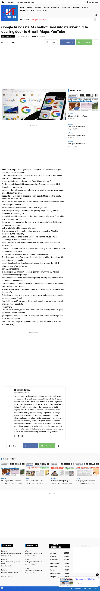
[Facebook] (15, 435)
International (8, 36)
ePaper (70, 113)
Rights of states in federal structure (9, 573)
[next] (97, 19)
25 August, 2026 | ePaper (76, 135)
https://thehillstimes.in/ (21, 393)
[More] (96, 42)
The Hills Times (9, 42)
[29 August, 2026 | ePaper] (83, 102)
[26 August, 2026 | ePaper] (37, 469)
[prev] (93, 19)
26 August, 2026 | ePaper (76, 126)
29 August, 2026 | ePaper (78, 116)
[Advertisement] (50, 66)
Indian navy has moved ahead (11, 553)
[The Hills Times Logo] (11, 588)
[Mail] (18, 435)
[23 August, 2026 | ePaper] (87, 469)
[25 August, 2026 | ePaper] (62, 469)
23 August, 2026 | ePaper (39, 20)
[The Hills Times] (9, 12)
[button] (96, 15)
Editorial (7, 545)
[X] (22, 435)
